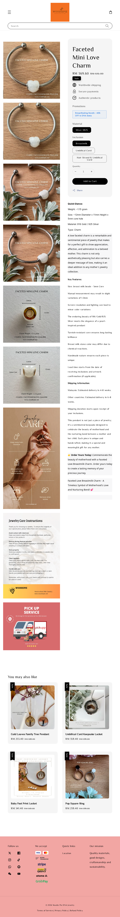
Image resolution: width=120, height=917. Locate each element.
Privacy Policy (61, 910)
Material (77, 123)
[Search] (107, 26)
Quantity (76, 166)
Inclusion (77, 137)
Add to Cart (90, 181)
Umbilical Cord (84, 150)
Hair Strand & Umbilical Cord (89, 158)
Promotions (78, 106)
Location (66, 853)
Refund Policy (76, 910)
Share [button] (80, 190)
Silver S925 (82, 130)
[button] (9, 12)
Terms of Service (45, 910)
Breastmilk (81, 143)
